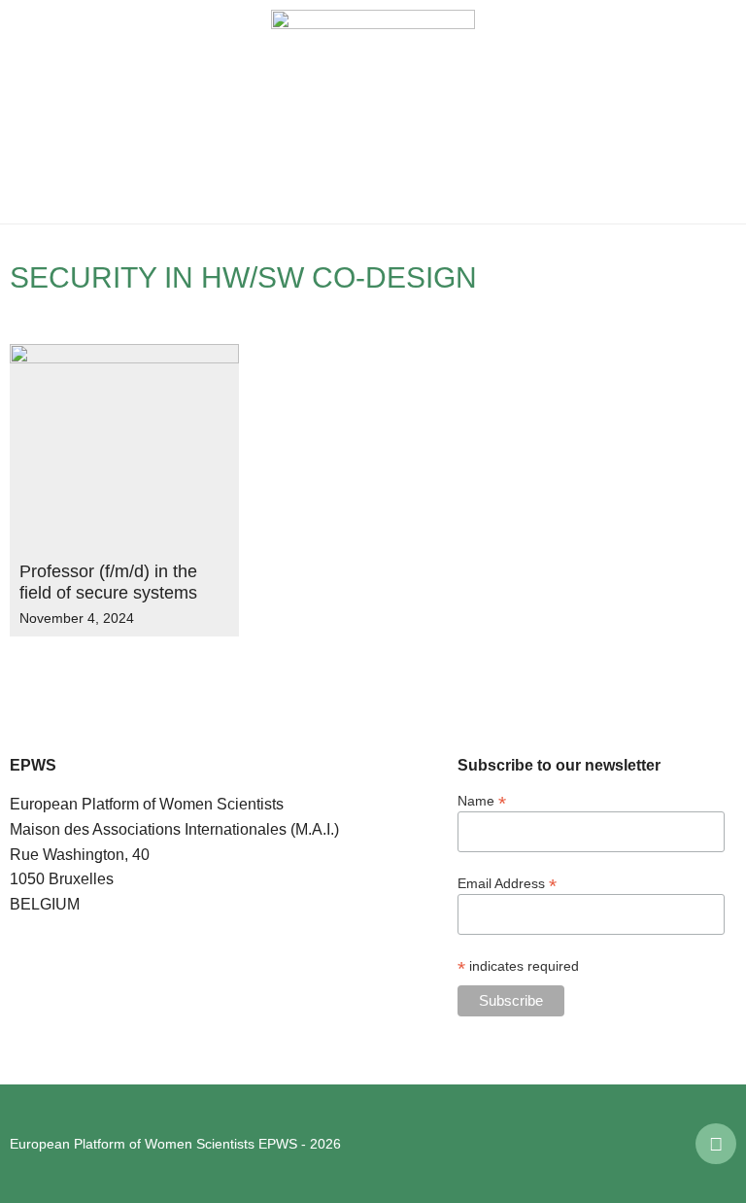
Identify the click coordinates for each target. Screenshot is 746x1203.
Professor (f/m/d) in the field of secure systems (108, 582)
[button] (29, 111)
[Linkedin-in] (715, 1143)
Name (482, 800)
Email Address (507, 883)
